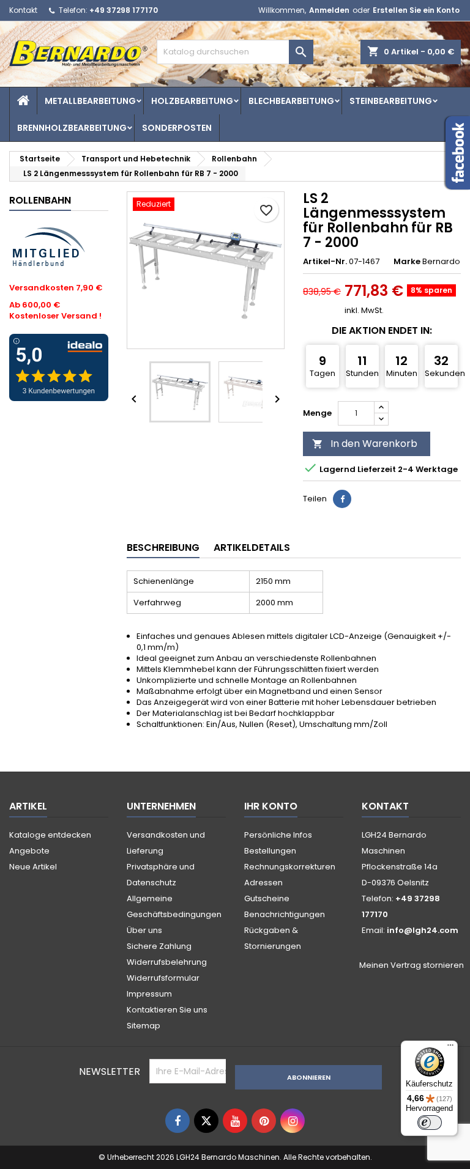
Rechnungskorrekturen (289, 866)
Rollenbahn (40, 200)
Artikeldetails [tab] (252, 547)
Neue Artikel (33, 866)
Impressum (149, 994)
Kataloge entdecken (50, 835)
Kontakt (23, 10)
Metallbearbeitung (90, 101)
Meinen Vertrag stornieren (411, 965)
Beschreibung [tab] (163, 547)
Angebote (29, 851)
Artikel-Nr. (325, 261)
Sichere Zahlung (159, 946)
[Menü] (450, 1048)
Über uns (144, 930)
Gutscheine (266, 898)
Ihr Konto (270, 806)
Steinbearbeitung (390, 101)
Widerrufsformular (163, 978)
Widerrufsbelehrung (167, 962)
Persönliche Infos (278, 835)
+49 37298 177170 (123, 10)
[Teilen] (342, 499)
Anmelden (329, 10)
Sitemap (143, 1025)
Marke (407, 261)
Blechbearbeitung (291, 101)
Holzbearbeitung (192, 101)
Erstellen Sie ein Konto (416, 10)
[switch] (429, 1122)
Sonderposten (177, 128)
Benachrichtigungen (284, 914)
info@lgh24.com (422, 930)
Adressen (263, 882)
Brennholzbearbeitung (72, 128)
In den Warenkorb (364, 444)
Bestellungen (270, 851)
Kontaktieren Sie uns (167, 1010)
